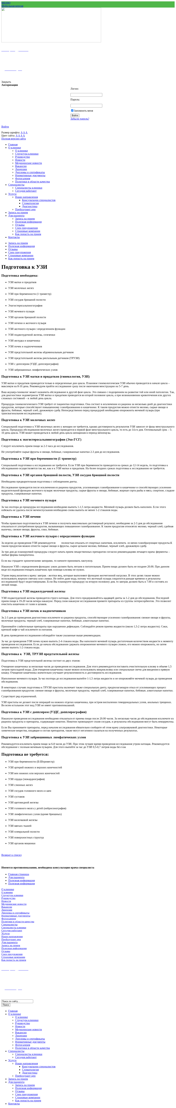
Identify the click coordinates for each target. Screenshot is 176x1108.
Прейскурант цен (25, 209)
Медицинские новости (28, 163)
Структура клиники (26, 153)
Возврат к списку (11, 855)
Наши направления (26, 197)
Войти (5, 126)
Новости (20, 159)
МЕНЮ (5, 2)
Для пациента (16, 215)
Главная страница (18, 874)
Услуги (12, 193)
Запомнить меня (83, 110)
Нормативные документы (30, 175)
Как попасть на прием (28, 234)
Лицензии (21, 169)
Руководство (22, 156)
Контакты (14, 237)
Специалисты (16, 184)
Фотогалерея (22, 178)
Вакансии (21, 166)
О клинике (14, 147)
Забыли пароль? (79, 118)
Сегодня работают (26, 190)
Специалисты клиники (28, 187)
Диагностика (29, 206)
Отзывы (20, 224)
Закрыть (6, 81)
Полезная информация (28, 221)
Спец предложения (26, 227)
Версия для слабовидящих (16, 75)
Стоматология (30, 203)
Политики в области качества (32, 181)
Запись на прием (18, 212)
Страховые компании (27, 231)
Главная (13, 144)
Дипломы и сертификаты (30, 172)
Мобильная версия (12, 5)
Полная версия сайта (13, 138)
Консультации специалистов (39, 200)
